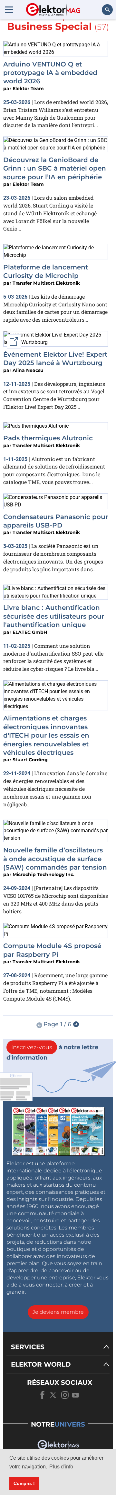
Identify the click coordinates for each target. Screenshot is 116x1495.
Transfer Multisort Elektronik (46, 283)
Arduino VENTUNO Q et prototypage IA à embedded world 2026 (50, 72)
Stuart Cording (30, 760)
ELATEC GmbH (30, 632)
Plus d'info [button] (61, 1466)
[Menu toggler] (9, 9)
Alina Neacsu (28, 370)
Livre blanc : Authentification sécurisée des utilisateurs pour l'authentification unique (53, 616)
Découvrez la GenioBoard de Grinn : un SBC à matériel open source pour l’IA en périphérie (54, 168)
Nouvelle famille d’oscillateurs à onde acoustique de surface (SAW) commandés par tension (55, 858)
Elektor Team (28, 88)
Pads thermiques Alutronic (48, 438)
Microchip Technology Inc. (43, 874)
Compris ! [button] (24, 1483)
